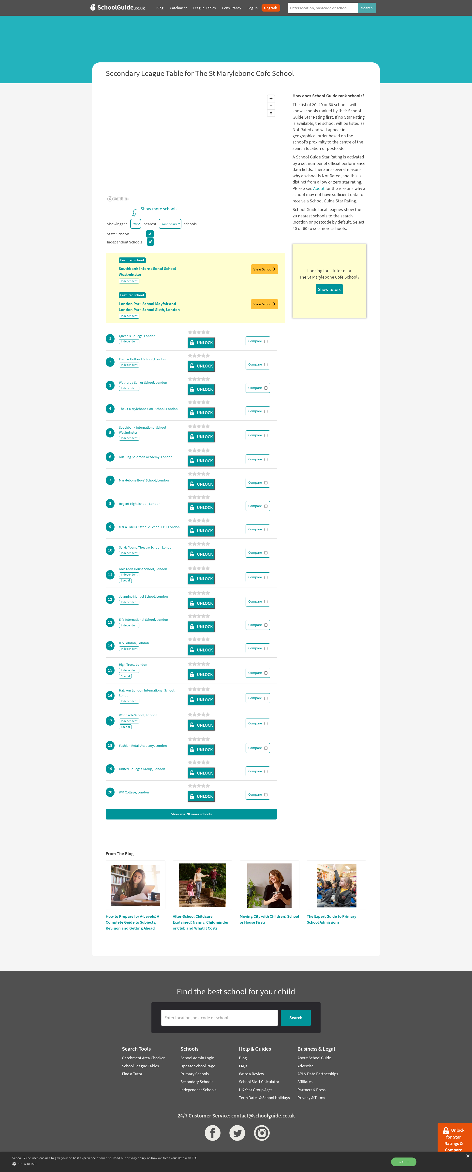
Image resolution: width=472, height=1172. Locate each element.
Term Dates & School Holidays (264, 1097)
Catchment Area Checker (143, 1057)
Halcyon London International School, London (147, 692)
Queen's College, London (137, 336)
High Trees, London (133, 664)
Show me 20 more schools (191, 814)
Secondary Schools (196, 1081)
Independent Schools (198, 1089)
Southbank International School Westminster (147, 271)
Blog (243, 1057)
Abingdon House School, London (143, 569)
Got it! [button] (404, 1162)
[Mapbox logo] (118, 199)
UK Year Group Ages (255, 1089)
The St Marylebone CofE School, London (148, 409)
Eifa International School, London (143, 619)
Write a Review (251, 1073)
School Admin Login (197, 1057)
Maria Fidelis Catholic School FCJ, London (149, 527)
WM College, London (134, 792)
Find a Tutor (132, 1073)
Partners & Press (311, 1089)
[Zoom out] (271, 105)
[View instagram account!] (260, 1133)
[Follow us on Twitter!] (236, 1133)
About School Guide (314, 1057)
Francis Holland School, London (142, 359)
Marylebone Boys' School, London (144, 480)
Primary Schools (194, 1073)
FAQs (243, 1066)
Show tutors (329, 289)
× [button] (468, 1156)
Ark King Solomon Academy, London (146, 457)
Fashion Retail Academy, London (143, 745)
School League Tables (140, 1066)
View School (263, 269)
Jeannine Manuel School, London (143, 596)
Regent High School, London (140, 503)
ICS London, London (134, 643)
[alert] (236, 1162)
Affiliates (304, 1081)
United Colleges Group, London (142, 769)
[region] (191, 148)
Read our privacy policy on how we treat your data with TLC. (155, 1158)
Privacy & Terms (311, 1097)
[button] (105, 1163)
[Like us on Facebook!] (211, 1133)
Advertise (305, 1066)
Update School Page (197, 1066)
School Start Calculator (259, 1081)
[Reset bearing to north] (271, 112)
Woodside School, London (138, 715)
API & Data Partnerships (317, 1073)
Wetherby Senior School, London (143, 382)
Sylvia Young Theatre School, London (146, 547)
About (318, 188)
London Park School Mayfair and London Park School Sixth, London (149, 306)
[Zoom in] (271, 98)
